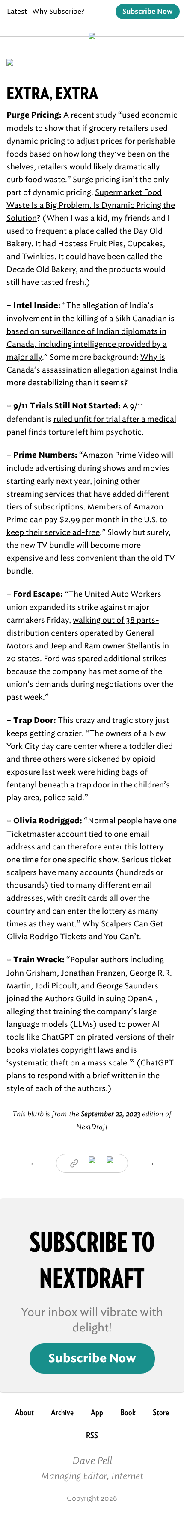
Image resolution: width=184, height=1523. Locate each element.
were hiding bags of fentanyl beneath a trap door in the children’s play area (88, 784)
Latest (17, 11)
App (97, 1412)
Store (161, 1412)
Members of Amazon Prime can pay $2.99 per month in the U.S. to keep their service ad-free (86, 519)
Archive (62, 1412)
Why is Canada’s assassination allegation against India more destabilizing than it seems (92, 369)
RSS (92, 1435)
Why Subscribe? (58, 11)
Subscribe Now (147, 11)
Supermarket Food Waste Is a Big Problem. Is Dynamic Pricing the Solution (90, 205)
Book (128, 1412)
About (24, 1412)
